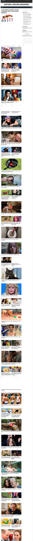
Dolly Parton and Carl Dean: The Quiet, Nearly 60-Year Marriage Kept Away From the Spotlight (27, 14)
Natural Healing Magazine (16, 4)
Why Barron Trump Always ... (27, 0)
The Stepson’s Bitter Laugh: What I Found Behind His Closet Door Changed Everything (27, 22)
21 (28, 41)
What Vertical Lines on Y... (18, 0)
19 (25, 41)
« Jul (22, 45)
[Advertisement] (11, 28)
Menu (2, 7)
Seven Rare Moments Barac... (10, 0)
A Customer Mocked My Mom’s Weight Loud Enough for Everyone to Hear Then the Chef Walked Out (27, 17)
